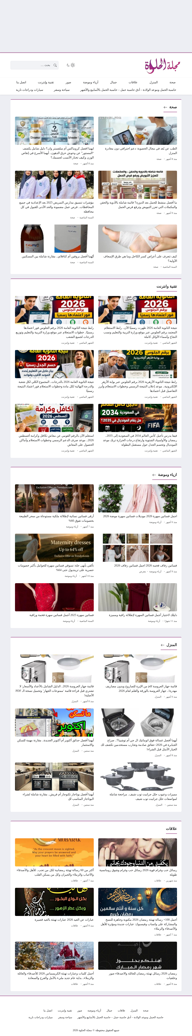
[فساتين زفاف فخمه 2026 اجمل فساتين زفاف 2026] (137, 556)
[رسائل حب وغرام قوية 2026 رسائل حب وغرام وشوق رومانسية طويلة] (137, 860)
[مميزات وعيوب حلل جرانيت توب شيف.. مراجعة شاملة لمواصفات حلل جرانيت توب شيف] (137, 785)
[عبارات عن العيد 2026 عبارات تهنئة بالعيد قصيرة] (54, 912)
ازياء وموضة (167, 475)
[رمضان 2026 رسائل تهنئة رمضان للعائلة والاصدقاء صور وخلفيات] (137, 964)
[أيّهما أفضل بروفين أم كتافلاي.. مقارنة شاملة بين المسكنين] (54, 247)
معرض (142, 571)
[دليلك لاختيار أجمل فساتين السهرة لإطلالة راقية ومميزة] (137, 603)
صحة (173, 107)
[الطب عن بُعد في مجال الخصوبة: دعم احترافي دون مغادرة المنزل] (137, 141)
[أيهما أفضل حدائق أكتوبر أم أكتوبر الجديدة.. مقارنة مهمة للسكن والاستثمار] (54, 733)
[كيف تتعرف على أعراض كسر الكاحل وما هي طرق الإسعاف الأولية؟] (137, 247)
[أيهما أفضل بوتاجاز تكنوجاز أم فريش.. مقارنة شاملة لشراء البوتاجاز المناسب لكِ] (54, 785)
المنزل (171, 645)
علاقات (157, 880)
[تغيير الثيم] (70, 65)
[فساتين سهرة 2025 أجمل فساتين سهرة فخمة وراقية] (54, 603)
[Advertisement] (96, 26)
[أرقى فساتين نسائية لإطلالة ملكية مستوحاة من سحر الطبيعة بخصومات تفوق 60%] (54, 506)
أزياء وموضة (155, 522)
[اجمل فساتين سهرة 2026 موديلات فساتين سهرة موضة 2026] (137, 506)
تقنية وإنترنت (151, 343)
